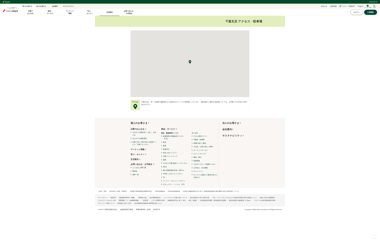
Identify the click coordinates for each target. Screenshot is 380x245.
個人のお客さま (139, 123)
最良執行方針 (142, 197)
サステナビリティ (232, 135)
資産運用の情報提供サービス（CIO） (173, 137)
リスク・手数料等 (348, 6)
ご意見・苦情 (102, 191)
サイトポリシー (103, 197)
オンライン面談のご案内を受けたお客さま (205, 176)
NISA (165, 167)
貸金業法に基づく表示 (124, 203)
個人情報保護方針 (155, 197)
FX (164, 177)
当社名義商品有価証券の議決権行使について (148, 203)
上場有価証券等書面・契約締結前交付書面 (213, 200)
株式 (164, 142)
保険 (164, 160)
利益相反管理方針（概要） (127, 197)
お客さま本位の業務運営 (267, 197)
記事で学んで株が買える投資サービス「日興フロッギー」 (144, 143)
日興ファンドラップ (170, 156)
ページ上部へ (374, 235)
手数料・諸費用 (199, 139)
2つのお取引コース (200, 136)
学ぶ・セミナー (137, 154)
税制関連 (196, 161)
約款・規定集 (193, 200)
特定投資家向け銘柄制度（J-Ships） (240, 200)
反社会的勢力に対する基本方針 (199, 197)
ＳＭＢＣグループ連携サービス (204, 164)
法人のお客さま (230, 123)
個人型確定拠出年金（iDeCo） (174, 170)
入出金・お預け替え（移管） (203, 146)
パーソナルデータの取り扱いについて (175, 197)
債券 (164, 146)
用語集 (134, 171)
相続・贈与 (197, 157)
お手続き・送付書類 (200, 168)
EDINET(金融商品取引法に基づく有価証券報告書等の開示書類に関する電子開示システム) (211, 191)
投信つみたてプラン (170, 153)
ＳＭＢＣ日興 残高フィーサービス (175, 163)
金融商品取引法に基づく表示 (177, 200)
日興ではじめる (137, 129)
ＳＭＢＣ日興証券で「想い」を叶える (144, 134)
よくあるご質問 (137, 167)
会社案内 (227, 129)
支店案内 (135, 159)
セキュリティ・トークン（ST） (174, 184)
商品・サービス (168, 129)
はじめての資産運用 (139, 138)
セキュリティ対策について (106, 203)
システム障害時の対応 (158, 200)
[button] (190, 62)
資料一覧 (135, 174)
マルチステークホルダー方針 (107, 200)
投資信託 (166, 149)
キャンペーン (198, 171)
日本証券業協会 (160, 191)
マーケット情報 (137, 149)
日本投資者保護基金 (174, 191)
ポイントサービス (199, 154)
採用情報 (333, 6)
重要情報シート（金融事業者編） (129, 200)
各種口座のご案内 (199, 143)
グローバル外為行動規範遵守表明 (264, 200)
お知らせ (324, 6)
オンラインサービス (200, 150)
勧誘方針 (113, 197)
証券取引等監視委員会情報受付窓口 (141, 191)
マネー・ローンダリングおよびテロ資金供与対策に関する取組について (234, 197)
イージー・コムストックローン (174, 181)
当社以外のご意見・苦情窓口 (118, 191)
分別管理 (145, 200)
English (360, 6)
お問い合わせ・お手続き (141, 164)
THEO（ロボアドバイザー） (173, 174)
